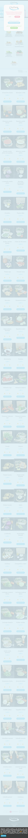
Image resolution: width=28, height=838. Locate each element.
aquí (21, 831)
